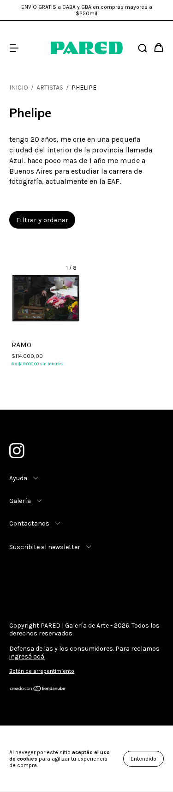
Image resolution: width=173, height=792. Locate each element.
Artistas (49, 87)
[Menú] (13, 48)
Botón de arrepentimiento (41, 671)
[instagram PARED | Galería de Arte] (16, 449)
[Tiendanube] (38, 690)
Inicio (18, 87)
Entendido (143, 759)
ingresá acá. (27, 656)
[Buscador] (142, 48)
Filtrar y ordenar (42, 220)
